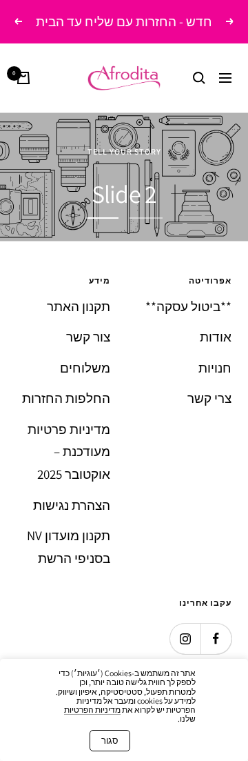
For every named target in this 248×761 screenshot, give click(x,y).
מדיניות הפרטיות (92, 709)
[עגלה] (23, 78)
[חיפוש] (199, 78)
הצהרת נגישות (71, 505)
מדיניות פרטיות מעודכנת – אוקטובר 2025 (69, 451)
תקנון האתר (78, 306)
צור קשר (88, 336)
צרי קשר (209, 398)
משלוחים (85, 367)
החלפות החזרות (66, 398)
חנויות (214, 367)
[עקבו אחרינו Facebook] (215, 638)
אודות (215, 336)
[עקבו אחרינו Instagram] (184, 638)
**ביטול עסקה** (188, 306)
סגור (109, 741)
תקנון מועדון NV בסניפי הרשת (68, 546)
